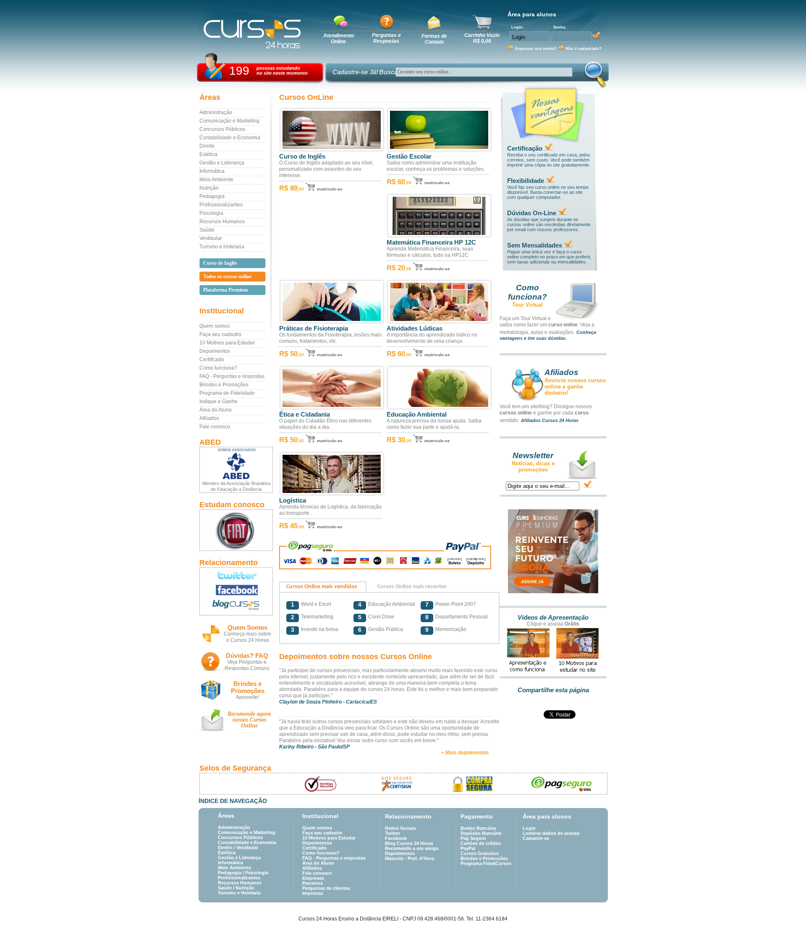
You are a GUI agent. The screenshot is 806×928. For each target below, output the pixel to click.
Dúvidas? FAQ (247, 655)
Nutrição (209, 188)
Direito (207, 146)
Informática (212, 171)
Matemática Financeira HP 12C (431, 242)
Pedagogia (212, 196)
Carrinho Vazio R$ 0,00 (482, 38)
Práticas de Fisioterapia (313, 328)
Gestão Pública (385, 629)
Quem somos (214, 326)
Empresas (313, 878)
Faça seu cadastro (220, 334)
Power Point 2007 (455, 604)
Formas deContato (434, 39)
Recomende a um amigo (412, 848)
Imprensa (312, 893)
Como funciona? (218, 368)
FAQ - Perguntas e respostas (231, 376)
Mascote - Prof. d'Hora (409, 858)
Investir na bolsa (319, 629)
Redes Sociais (400, 828)
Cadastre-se (536, 838)
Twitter (392, 833)
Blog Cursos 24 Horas (409, 843)
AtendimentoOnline (338, 38)
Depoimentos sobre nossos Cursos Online (355, 656)
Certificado (211, 359)
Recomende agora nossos (249, 720)
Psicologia (211, 213)
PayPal (468, 848)
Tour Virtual (527, 305)
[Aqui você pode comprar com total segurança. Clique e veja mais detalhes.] (473, 784)
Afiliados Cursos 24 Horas (549, 420)
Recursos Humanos (222, 221)
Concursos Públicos (222, 129)
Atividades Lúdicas (414, 328)
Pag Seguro (473, 838)
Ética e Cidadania (304, 414)
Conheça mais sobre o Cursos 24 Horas (247, 637)
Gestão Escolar (409, 156)
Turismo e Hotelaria (221, 247)
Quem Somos (247, 627)
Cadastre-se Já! (355, 72)
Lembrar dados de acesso (551, 833)
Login (529, 828)
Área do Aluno (215, 410)
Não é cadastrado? (584, 49)
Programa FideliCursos (486, 863)
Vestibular (210, 238)
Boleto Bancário (478, 828)
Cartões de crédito (481, 843)
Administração (215, 112)
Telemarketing (317, 617)
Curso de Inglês (302, 156)
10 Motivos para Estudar (227, 343)
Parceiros (312, 883)
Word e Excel (316, 604)
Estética (208, 154)
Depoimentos (214, 351)
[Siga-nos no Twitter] (236, 575)
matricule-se (330, 189)
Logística (292, 500)
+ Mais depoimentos (465, 753)
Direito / (227, 847)
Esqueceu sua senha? (536, 49)
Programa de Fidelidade (227, 393)
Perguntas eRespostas (386, 38)
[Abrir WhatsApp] (785, 907)
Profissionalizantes (221, 205)
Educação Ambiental (417, 414)
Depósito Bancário (481, 833)
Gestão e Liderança (221, 163)
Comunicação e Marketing (229, 121)
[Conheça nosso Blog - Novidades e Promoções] (236, 606)
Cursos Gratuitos (480, 853)
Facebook (396, 838)
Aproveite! (247, 697)
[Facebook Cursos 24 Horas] (236, 590)
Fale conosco (214, 427)
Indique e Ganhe (218, 401)
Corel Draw (381, 617)
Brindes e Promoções (224, 385)
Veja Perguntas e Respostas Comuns (247, 665)
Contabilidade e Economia (229, 138)
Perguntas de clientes (326, 888)
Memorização (450, 629)
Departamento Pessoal (461, 617)
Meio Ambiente (216, 179)
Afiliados (209, 418)
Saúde (207, 230)
